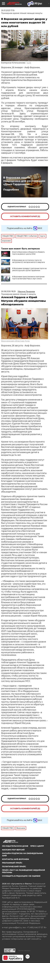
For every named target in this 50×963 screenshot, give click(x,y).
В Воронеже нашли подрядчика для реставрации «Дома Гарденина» (24, 181)
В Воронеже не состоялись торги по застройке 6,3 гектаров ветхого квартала (28, 261)
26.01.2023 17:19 (7, 10)
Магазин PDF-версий (13, 850)
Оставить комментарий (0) (25, 216)
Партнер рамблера (24, 950)
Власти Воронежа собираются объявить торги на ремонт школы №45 (28, 253)
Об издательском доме (15, 846)
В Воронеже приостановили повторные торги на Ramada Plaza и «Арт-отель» (28, 278)
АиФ (29, 63)
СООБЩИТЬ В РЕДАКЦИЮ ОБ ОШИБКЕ (21, 876)
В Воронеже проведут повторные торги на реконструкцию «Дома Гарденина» (29, 269)
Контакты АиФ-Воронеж (15, 859)
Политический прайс (14, 866)
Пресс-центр (37, 846)
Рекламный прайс (12, 863)
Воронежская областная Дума (15, 341)
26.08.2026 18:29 (8, 291)
